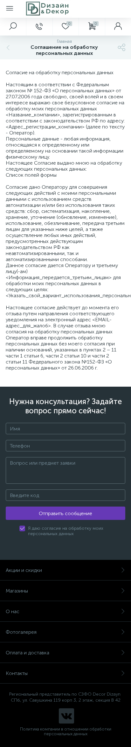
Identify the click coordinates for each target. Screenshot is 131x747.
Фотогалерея (21, 632)
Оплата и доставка (27, 653)
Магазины (17, 591)
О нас (12, 611)
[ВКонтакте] (66, 716)
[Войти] (118, 27)
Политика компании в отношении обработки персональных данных (65, 731)
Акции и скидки (24, 570)
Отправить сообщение (65, 513)
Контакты (17, 673)
